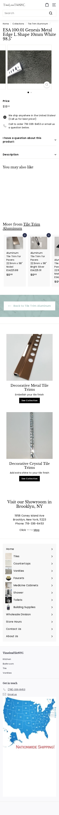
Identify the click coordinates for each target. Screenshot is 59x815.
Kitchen (7, 659)
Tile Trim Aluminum (38, 23)
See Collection (29, 400)
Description (11, 154)
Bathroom (8, 663)
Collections (18, 23)
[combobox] (29, 13)
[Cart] (47, 5)
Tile (5, 668)
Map (36, 530)
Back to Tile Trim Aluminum (32, 306)
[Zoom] (47, 84)
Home (6, 23)
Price (6, 101)
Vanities (7, 672)
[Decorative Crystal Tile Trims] (29, 435)
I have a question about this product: (22, 140)
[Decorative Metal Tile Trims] (29, 357)
